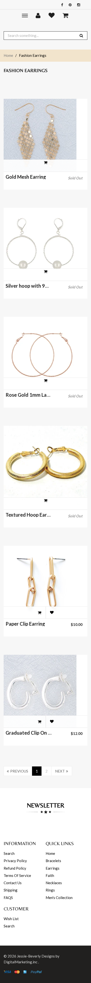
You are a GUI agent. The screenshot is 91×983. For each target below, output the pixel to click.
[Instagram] (77, 5)
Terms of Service (17, 875)
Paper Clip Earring (25, 623)
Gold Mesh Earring (26, 176)
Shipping (10, 890)
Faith (50, 875)
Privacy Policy (15, 860)
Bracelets (53, 860)
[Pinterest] (69, 5)
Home (8, 55)
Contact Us (13, 883)
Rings (50, 890)
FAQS (8, 897)
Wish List (11, 918)
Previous (19, 771)
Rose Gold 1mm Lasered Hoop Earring (29, 394)
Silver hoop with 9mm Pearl (29, 285)
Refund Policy (15, 868)
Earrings (52, 868)
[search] (81, 36)
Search (9, 853)
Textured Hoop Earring (29, 514)
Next (60, 771)
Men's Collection (59, 897)
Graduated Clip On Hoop (29, 732)
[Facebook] (61, 5)
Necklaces (54, 883)
